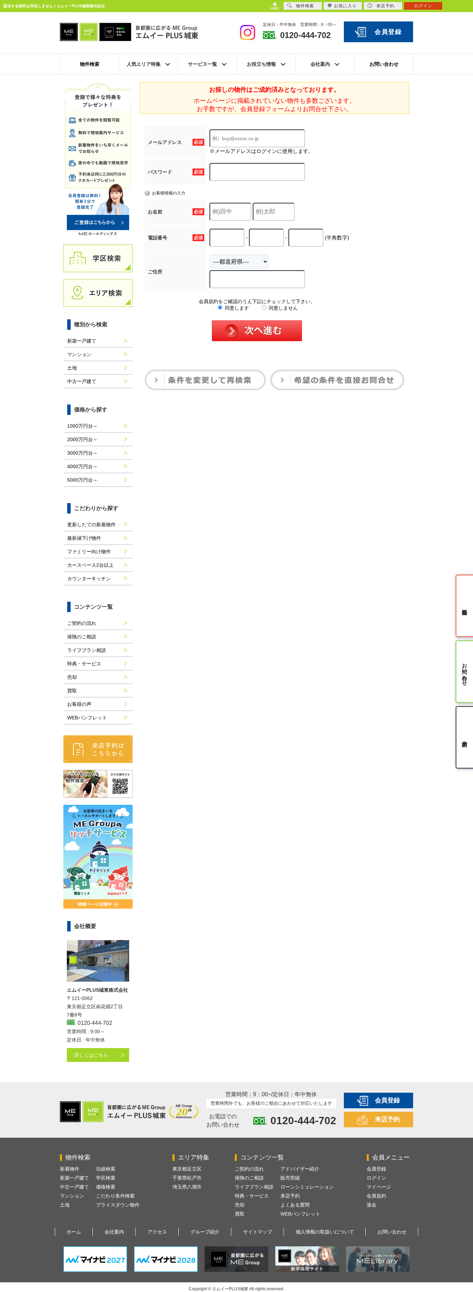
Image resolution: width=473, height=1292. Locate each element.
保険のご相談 (81, 636)
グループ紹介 (205, 1232)
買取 (72, 690)
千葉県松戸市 (187, 1178)
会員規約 (376, 1196)
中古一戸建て (81, 381)
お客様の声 (79, 704)
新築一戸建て (81, 341)
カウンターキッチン (89, 578)
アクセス (157, 1232)
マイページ (379, 1187)
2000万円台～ (82, 439)
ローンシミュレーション (307, 1187)
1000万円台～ (82, 426)
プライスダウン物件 (118, 1205)
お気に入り (345, 5)
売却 (72, 677)
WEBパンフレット (87, 717)
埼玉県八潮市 (187, 1187)
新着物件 (69, 1169)
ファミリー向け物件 (89, 551)
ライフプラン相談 (86, 650)
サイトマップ (257, 1232)
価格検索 (105, 1187)
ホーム (73, 1232)
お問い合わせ (384, 64)
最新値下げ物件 (84, 538)
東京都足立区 (187, 1169)
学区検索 (105, 1178)
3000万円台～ (82, 453)
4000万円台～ (82, 466)
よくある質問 (295, 1205)
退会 (371, 1205)
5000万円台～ (82, 480)
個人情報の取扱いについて (325, 1232)
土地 (72, 368)
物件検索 (89, 64)
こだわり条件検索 (115, 1196)
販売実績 (290, 1178)
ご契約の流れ (81, 623)
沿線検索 (105, 1169)
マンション (79, 354)
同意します (236, 308)
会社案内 (114, 1232)
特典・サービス (84, 663)
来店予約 (387, 1119)
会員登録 (388, 31)
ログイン (376, 1178)
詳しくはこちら (91, 1055)
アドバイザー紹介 (299, 1169)
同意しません (282, 308)
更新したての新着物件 (91, 524)
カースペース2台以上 (90, 565)
